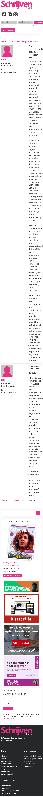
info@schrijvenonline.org (13, 738)
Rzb (3, 379)
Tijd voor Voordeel (8, 793)
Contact (4, 769)
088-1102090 (6, 741)
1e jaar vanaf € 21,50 (12, 575)
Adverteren (6, 771)
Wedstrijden (6, 764)
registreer (16, 500)
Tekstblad (5, 788)
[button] (8, 30)
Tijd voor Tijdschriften (10, 791)
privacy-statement (9, 718)
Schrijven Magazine (9, 766)
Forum (4, 759)
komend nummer (11, 565)
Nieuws (4, 756)
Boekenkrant (6, 786)
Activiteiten (6, 761)
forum (10, 41)
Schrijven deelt (7, 774)
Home (3, 41)
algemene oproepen (23, 41)
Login (4, 500)
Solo (3, 59)
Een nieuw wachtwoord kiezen (27, 26)
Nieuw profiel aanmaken (9, 26)
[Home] (17, 4)
